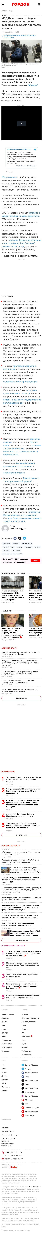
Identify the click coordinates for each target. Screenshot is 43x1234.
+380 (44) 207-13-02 (13, 1155)
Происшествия (6, 1044)
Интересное (5, 1051)
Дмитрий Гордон (31, 1065)
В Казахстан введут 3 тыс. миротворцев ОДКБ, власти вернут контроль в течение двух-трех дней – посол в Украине (12, 595)
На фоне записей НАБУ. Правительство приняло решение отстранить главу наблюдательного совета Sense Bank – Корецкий (22, 803)
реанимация (16, 550)
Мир (10, 11)
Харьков (4, 1079)
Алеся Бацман (30, 1092)
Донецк (4, 1076)
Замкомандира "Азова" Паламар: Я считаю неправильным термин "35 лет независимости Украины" (22, 825)
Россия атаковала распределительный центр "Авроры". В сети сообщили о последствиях (19, 916)
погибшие (28, 547)
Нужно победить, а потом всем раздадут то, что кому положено (18, 681)
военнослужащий (8, 547)
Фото (23, 1040)
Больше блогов (21, 698)
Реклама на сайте (8, 1131)
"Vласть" (33, 85)
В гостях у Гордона (29, 1022)
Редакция (5, 1127)
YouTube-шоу (27, 1051)
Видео (24, 1044)
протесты (16, 543)
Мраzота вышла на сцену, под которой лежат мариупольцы (19, 690)
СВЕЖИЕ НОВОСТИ (10, 846)
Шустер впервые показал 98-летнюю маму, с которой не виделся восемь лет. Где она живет (23, 986)
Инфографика (6, 1047)
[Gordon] (20, 4)
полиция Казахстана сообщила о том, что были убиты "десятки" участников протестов (21, 243)
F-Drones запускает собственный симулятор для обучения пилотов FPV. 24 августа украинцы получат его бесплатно (21, 890)
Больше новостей (21, 940)
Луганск (4, 1090)
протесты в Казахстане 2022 (12, 554)
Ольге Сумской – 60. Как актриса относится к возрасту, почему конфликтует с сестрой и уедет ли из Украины (12, 632)
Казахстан (6, 543)
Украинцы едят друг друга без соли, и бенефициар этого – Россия (20, 653)
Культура (4, 1033)
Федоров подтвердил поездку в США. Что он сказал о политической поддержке (20, 861)
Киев (3, 1065)
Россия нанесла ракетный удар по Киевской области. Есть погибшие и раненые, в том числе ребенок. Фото (25, 870)
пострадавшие (27, 543)
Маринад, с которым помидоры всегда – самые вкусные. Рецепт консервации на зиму (23, 965)
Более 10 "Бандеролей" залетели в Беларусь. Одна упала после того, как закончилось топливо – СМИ (20, 880)
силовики (6, 550)
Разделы (25, 1010)
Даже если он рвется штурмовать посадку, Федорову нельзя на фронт (19, 673)
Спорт (3, 1029)
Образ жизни (6, 1040)
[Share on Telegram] (24, 538)
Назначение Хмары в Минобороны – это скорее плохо (20, 815)
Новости (4, 1010)
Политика (5, 1018)
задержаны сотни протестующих (20, 381)
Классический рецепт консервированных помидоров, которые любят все (23, 996)
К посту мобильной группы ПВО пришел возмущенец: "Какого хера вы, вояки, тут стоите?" (20, 663)
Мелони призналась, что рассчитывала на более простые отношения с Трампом (21, 899)
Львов (3, 1068)
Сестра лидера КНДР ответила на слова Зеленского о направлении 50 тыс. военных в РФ (23, 791)
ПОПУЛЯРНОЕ (8, 772)
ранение (37, 547)
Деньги (4, 1022)
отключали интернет (14, 472)
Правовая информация (9, 1135)
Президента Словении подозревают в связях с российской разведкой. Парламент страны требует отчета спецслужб (21, 907)
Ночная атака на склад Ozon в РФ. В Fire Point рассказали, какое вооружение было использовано (25, 933)
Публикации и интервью (31, 1018)
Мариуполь (5, 1087)
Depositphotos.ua (35, 1187)
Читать (35, 560)
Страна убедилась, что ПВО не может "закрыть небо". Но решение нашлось (23, 779)
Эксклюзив (26, 1036)
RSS (26, 1104)
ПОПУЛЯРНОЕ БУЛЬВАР (13, 946)
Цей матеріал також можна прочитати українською (20, 36)
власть (19, 547)
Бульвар (6, 611)
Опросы (24, 1047)
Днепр (3, 1083)
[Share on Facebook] (15, 538)
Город (3, 1060)
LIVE (23, 1033)
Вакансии (5, 1124)
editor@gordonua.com (14, 1159)
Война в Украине (7, 1014)
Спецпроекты (26, 1055)
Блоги (24, 1025)
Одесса (4, 1072)
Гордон (4, 11)
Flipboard (28, 1100)
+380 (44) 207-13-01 (13, 1152)
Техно (3, 1036)
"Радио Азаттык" (10, 177)
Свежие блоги (9, 648)
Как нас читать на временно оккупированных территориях (8, 1142)
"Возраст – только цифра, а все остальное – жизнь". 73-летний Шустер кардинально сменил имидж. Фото (23, 953)
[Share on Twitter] (19, 538)
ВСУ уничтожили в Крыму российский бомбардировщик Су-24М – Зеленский (18, 924)
